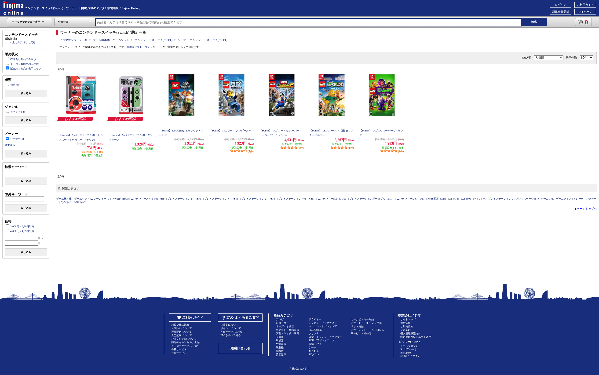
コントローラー (154, 47)
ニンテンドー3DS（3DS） (332, 198)
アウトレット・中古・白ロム (367, 329)
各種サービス (179, 349)
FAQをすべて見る (230, 335)
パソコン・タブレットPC (323, 326)
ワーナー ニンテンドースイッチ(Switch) (202, 40)
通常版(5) (15, 85)
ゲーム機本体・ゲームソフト (111, 40)
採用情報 (405, 322)
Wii (484, 198)
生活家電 (281, 343)
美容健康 (281, 354)
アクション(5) (18, 111)
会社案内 (405, 329)
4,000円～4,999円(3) (22, 231)
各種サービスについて (233, 331)
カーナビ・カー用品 (362, 319)
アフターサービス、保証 (185, 345)
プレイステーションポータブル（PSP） (372, 198)
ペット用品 (357, 326)
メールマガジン (409, 345)
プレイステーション (527, 198)
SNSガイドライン (410, 355)
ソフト (138, 47)
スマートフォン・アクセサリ (325, 336)
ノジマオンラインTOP (74, 40)
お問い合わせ (240, 348)
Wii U (477, 198)
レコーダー (282, 322)
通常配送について (181, 331)
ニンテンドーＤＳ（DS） (411, 198)
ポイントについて (230, 328)
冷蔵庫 (280, 336)
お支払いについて (181, 328)
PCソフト (314, 354)
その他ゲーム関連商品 (73, 202)
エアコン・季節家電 (287, 329)
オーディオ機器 (285, 326)
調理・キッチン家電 (287, 333)
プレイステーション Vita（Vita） (297, 198)
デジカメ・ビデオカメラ (323, 322)
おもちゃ (314, 351)
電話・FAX (315, 343)
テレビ (280, 319)
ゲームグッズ (563, 198)
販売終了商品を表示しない (25, 68)
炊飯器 (280, 340)
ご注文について (229, 324)
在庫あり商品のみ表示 (23, 59)
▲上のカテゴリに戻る (22, 42)
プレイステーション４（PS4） (221, 198)
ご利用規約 (406, 326)
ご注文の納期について (184, 338)
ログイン (560, 4)
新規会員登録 (560, 11)
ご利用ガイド (585, 4)
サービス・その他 (361, 333)
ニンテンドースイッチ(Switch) (153, 40)
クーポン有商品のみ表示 (24, 63)
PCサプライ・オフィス (322, 340)
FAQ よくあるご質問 (242, 317)
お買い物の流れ (180, 324)
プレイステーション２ (501, 198)
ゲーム (312, 347)
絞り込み (26, 93)
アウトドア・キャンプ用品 (366, 322)
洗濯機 (280, 347)
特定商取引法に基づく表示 (415, 336)
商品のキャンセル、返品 (185, 342)
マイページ (585, 11)
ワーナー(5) (17, 138)
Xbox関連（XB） (437, 198)
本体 (129, 47)
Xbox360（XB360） (460, 198)
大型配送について (181, 335)
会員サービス (179, 352)
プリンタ (314, 333)
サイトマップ (408, 319)
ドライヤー (315, 319)
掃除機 (280, 351)
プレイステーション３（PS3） (258, 198)
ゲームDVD (547, 198)
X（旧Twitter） (408, 349)
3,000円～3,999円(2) (22, 226)
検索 (534, 22)
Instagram (405, 352)
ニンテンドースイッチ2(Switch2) (110, 198)
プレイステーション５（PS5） (184, 198)
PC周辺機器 (315, 329)
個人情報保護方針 (410, 333)
